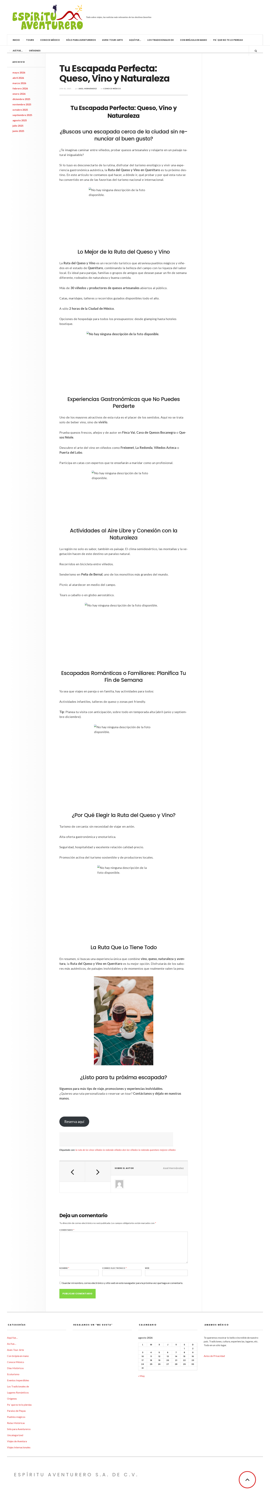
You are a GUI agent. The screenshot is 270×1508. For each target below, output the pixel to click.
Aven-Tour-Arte (112, 40)
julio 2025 (17, 125)
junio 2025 (18, 130)
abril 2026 (18, 77)
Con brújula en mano (193, 40)
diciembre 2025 (21, 99)
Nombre (64, 1268)
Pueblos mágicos (16, 1416)
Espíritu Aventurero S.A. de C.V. (76, 1474)
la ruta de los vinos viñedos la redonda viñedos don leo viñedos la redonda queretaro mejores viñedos (125, 1149)
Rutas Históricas (16, 1422)
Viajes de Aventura (17, 1441)
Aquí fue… (135, 40)
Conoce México (50, 40)
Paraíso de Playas (16, 1410)
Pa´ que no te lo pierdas (228, 40)
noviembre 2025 (21, 104)
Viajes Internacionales (18, 1447)
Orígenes (34, 50)
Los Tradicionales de (160, 40)
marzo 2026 (19, 83)
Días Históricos (15, 1368)
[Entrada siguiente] (97, 1171)
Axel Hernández (88, 89)
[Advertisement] (116, 1139)
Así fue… (18, 50)
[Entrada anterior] (72, 1171)
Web (147, 1268)
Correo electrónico (114, 1268)
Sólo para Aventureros (81, 40)
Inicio (16, 40)
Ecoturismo (13, 1374)
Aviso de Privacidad (214, 1355)
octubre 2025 (20, 109)
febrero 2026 (20, 88)
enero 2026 (18, 93)
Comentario (66, 1230)
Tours (30, 40)
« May (141, 1375)
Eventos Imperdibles (18, 1380)
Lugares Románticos (18, 1392)
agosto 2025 (19, 120)
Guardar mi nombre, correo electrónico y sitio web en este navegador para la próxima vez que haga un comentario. (122, 1282)
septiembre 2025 (22, 114)
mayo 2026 (18, 72)
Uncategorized (15, 1435)
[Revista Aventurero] (47, 17)
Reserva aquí (74, 1122)
